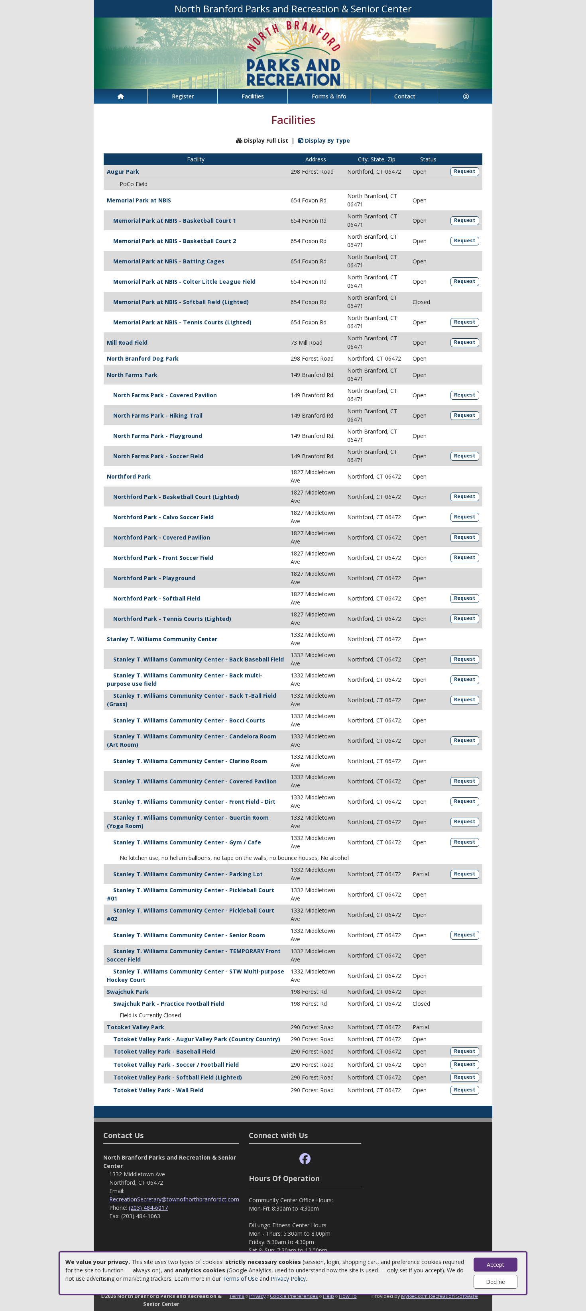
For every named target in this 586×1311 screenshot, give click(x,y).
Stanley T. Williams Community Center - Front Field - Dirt (194, 801)
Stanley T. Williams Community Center (162, 639)
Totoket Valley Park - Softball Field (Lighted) (177, 1077)
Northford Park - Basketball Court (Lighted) (176, 496)
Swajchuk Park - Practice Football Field (168, 1003)
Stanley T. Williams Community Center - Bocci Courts (189, 720)
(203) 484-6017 (148, 1207)
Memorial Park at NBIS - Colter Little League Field (184, 281)
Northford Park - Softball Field (156, 598)
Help (328, 1295)
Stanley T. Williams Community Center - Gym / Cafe (187, 842)
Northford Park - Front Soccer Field (163, 557)
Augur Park (123, 171)
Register (183, 96)
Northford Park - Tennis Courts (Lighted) (172, 618)
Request (464, 171)
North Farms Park (132, 375)
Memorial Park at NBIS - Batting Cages (168, 261)
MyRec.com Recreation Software (439, 1295)
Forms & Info (329, 96)
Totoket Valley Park (135, 1027)
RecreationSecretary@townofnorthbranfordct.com (174, 1199)
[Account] (465, 96)
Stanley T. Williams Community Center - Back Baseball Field (198, 659)
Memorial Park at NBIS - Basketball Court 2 (174, 241)
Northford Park (129, 476)
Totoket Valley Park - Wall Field (158, 1090)
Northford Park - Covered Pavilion (161, 537)
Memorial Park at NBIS (139, 200)
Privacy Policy (288, 1278)
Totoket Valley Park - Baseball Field (164, 1051)
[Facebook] (305, 1159)
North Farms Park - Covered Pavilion (165, 395)
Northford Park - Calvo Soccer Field (163, 517)
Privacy (257, 1295)
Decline (495, 1281)
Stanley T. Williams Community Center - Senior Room (189, 935)
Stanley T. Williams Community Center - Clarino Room (190, 761)
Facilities (253, 96)
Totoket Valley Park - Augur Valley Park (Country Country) (196, 1039)
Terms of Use (240, 1278)
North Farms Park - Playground (157, 436)
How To (348, 1295)
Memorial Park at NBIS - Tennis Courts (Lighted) (182, 322)
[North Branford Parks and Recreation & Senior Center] (293, 52)
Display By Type (326, 140)
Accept (495, 1264)
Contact (404, 96)
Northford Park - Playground (154, 578)
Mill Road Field (127, 342)
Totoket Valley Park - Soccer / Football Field (176, 1064)
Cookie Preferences (294, 1295)
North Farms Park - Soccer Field (158, 456)
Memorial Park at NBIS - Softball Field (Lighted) (181, 302)
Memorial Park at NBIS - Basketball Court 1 (174, 220)
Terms (236, 1295)
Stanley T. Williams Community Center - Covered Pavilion (195, 781)
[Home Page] (120, 96)
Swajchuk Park (128, 991)
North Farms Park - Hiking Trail (158, 415)
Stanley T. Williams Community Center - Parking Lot (188, 874)
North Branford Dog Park (143, 358)
